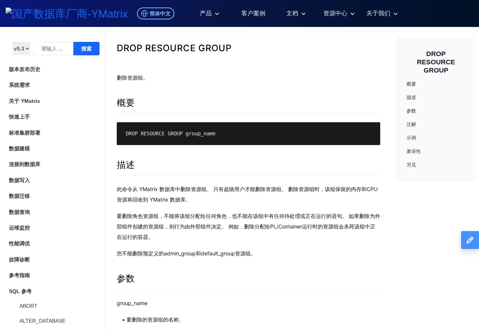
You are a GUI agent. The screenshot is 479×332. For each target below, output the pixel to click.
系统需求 (19, 85)
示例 (411, 138)
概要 (126, 102)
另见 (411, 164)
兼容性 (413, 151)
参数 (126, 278)
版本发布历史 (24, 69)
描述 (126, 164)
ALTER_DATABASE (42, 321)
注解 (411, 124)
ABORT (28, 306)
